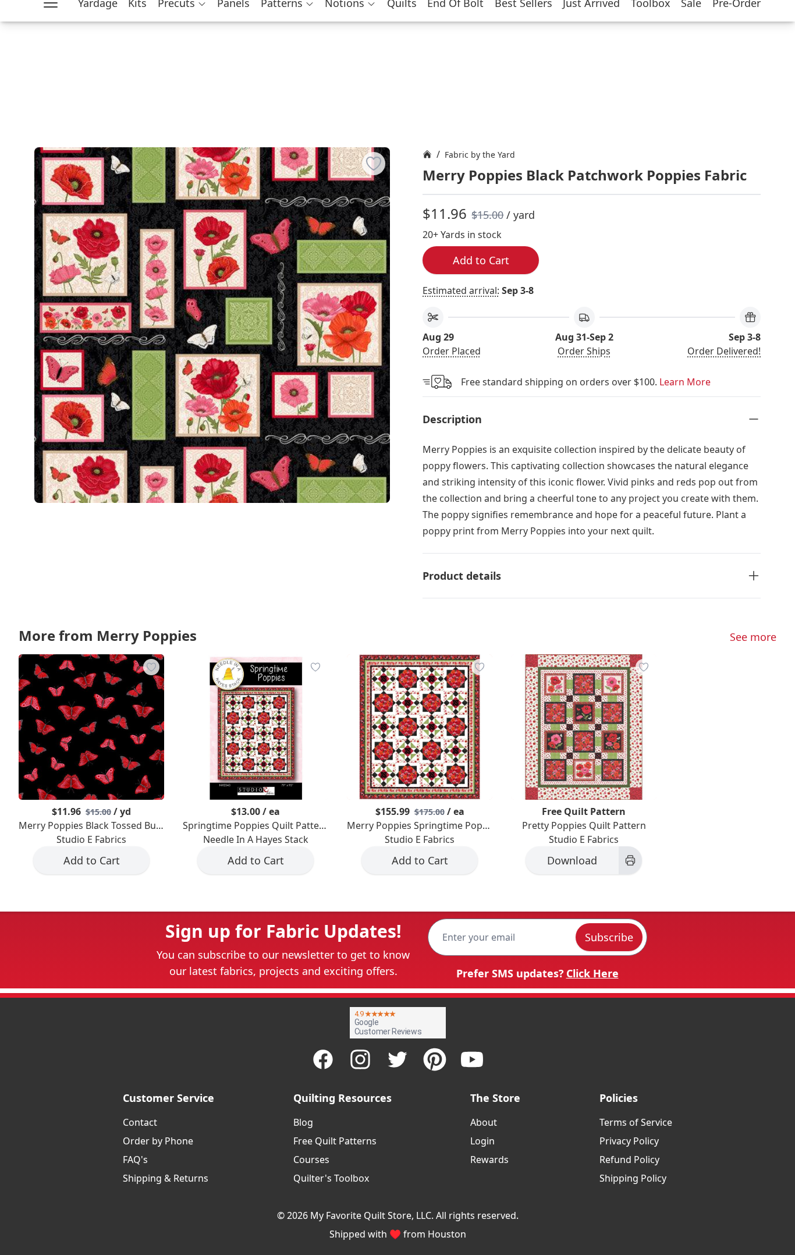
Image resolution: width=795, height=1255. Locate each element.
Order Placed (452, 351)
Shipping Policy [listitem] (632, 1178)
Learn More (685, 381)
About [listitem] (483, 1122)
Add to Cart (481, 260)
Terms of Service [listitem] (635, 1122)
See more (753, 637)
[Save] (373, 163)
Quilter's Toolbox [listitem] (331, 1178)
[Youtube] (472, 1059)
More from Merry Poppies (108, 635)
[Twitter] (397, 1059)
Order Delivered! (724, 351)
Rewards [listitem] (489, 1159)
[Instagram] (360, 1059)
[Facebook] (323, 1059)
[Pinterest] (434, 1059)
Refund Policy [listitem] (629, 1159)
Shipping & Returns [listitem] (165, 1178)
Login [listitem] (482, 1141)
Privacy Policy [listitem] (629, 1141)
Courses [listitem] (311, 1159)
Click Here (592, 973)
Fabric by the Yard (480, 154)
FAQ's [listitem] (135, 1159)
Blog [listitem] (303, 1122)
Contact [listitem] (140, 1122)
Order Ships (584, 351)
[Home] (427, 154)
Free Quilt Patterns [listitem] (335, 1141)
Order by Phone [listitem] (158, 1141)
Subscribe (609, 937)
